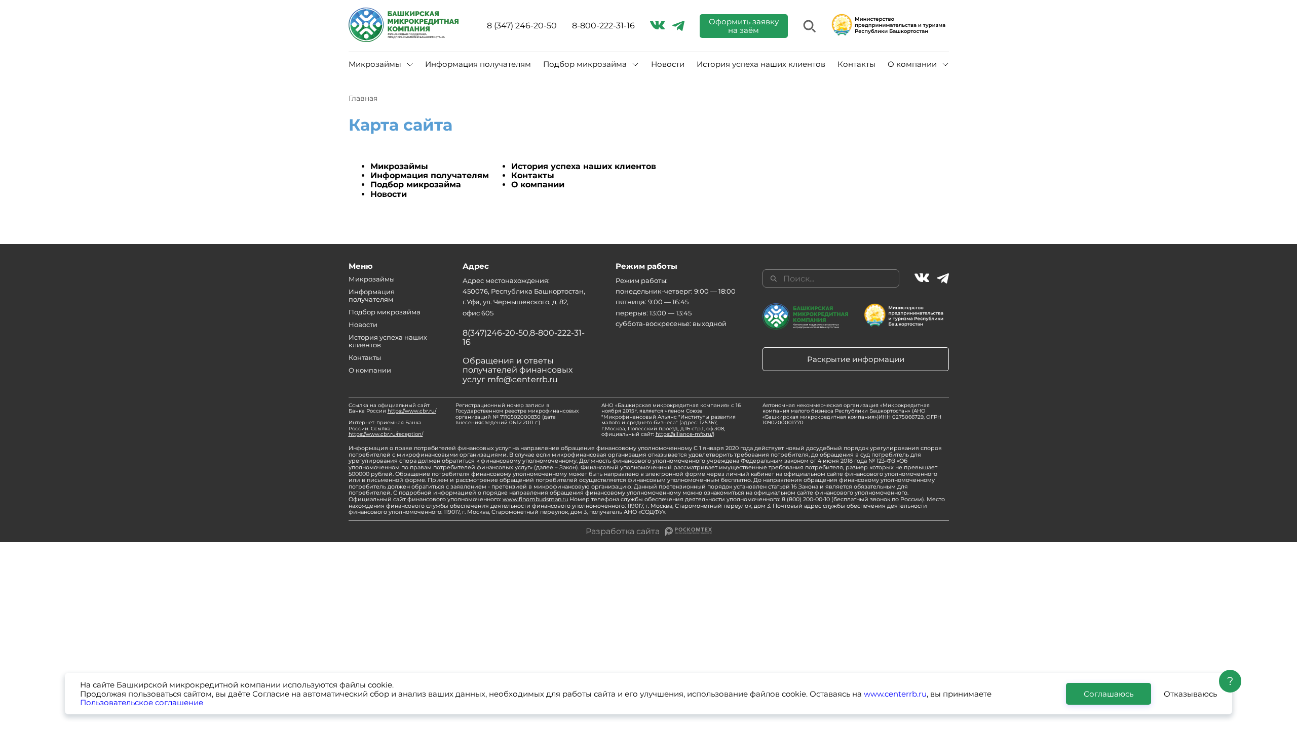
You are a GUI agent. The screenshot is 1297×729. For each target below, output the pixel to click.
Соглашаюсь (1108, 694)
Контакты (856, 64)
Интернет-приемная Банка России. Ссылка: (386, 428)
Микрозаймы (399, 166)
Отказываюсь (1190, 694)
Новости (667, 64)
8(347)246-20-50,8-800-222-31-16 (524, 337)
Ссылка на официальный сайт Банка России (392, 408)
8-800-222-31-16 (603, 25)
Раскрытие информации (855, 359)
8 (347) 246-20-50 (522, 25)
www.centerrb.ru (895, 694)
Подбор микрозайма (415, 184)
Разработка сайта (623, 531)
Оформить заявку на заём (744, 26)
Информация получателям (478, 64)
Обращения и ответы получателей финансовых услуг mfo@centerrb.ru (518, 370)
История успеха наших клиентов (761, 64)
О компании (537, 184)
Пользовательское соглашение (141, 702)
